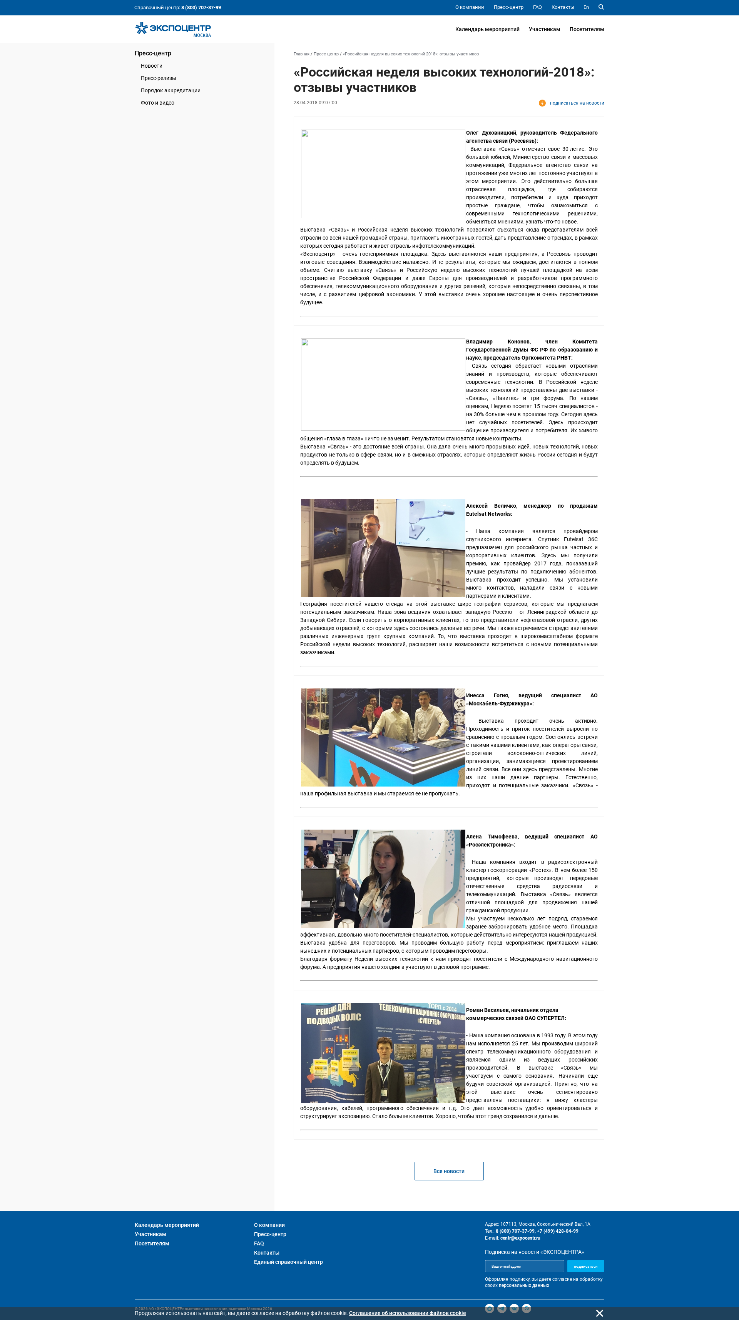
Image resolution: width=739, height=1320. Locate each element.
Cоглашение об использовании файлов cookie (407, 1313)
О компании (269, 1225)
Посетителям (587, 29)
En (586, 7)
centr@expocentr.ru (520, 1238)
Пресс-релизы (158, 78)
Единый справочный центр (288, 1262)
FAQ (259, 1243)
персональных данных (524, 1285)
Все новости (449, 1171)
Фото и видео (157, 103)
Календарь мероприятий (487, 29)
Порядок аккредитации (171, 90)
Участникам (544, 29)
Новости (151, 66)
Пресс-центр (153, 53)
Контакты (266, 1253)
